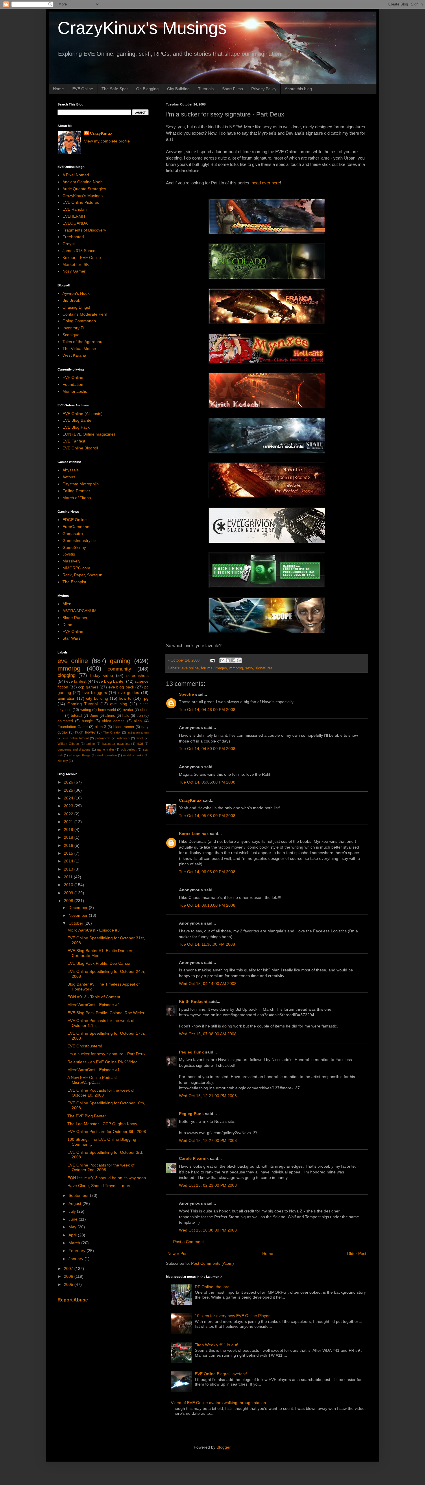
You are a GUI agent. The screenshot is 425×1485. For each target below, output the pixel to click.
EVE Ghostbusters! (84, 1046)
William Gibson (68, 743)
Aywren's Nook (76, 293)
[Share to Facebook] (233, 660)
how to (125, 698)
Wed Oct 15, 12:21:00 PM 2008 (208, 1095)
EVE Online (82, 88)
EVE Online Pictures (80, 202)
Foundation (72, 384)
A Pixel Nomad (75, 175)
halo (125, 716)
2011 (69, 877)
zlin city (63, 760)
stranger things (79, 755)
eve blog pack (121, 687)
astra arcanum (138, 732)
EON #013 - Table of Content (93, 997)
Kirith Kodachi (193, 1001)
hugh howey (85, 732)
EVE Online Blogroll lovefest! (221, 1373)
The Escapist (74, 581)
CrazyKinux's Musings (142, 28)
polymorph (102, 738)
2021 (69, 821)
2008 (69, 900)
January (76, 1258)
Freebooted (73, 236)
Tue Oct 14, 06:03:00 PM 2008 (207, 871)
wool (139, 738)
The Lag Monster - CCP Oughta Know (102, 1123)
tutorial (76, 716)
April (73, 1235)
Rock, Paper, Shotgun (82, 575)
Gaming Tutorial (82, 703)
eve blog (118, 703)
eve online (190, 668)
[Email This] (222, 660)
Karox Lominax (194, 833)
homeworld (107, 710)
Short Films (232, 88)
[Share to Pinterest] (239, 660)
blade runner (123, 727)
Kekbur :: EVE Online (81, 257)
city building (97, 698)
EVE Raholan (74, 209)
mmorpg (236, 668)
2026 (69, 782)
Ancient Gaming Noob (82, 181)
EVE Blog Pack (76, 427)
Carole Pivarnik (194, 1158)
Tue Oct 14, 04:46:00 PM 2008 (207, 709)
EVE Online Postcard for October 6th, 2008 (106, 1131)
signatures (264, 668)
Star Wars (71, 638)
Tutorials (206, 88)
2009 (69, 892)
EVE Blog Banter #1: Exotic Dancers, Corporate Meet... (100, 953)
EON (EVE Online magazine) (88, 434)
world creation (107, 755)
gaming (120, 660)
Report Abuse (73, 1299)
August (75, 1203)
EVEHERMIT (74, 216)
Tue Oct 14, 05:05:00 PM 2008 (207, 782)
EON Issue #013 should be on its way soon (106, 1177)
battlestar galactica (116, 743)
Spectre (186, 694)
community (119, 669)
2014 (69, 861)
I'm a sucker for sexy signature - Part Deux (106, 1053)
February (77, 1250)
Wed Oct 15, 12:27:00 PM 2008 (208, 1140)
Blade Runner (75, 617)
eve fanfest (76, 681)
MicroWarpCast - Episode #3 (93, 930)
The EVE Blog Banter (86, 1116)
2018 (69, 837)
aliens (110, 716)
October (76, 923)
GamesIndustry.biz (79, 540)
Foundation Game (73, 727)
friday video (101, 675)
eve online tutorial (75, 738)
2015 (69, 853)
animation (66, 698)
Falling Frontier (76, 490)
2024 (69, 798)
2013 (69, 869)
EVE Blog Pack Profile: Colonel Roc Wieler (106, 1012)
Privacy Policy (263, 88)
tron (139, 716)
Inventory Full (74, 327)
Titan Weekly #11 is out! (216, 1345)
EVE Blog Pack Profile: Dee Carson (99, 963)
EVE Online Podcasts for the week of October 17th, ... (100, 1023)
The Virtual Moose (79, 348)
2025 (69, 790)
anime (90, 743)
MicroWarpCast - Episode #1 (93, 1069)
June (74, 1219)
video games (113, 721)
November (79, 915)
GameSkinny (74, 547)
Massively (71, 561)
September (79, 1195)
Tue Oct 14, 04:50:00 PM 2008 (207, 748)
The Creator (112, 732)
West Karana (74, 355)
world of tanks (133, 755)
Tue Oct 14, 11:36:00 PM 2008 (207, 944)
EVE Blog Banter (77, 420)
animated (65, 721)
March (75, 1242)
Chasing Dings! (76, 307)
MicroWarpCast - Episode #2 (93, 1004)
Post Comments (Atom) (212, 1263)
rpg (146, 698)
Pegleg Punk (191, 1052)
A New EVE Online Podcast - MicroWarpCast (93, 1080)
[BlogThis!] (228, 660)
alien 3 (100, 727)
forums (206, 668)
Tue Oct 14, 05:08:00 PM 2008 (207, 815)
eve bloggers (94, 692)
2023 (69, 805)
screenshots (137, 675)
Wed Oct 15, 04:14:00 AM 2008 (207, 983)
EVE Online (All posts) (82, 413)
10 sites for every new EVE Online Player (232, 1315)
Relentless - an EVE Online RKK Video (102, 1062)
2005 (69, 1284)
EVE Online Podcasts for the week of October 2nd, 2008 (100, 1167)
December (79, 907)
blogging (66, 675)
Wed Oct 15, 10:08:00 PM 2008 (208, 1230)
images (221, 668)
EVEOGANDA (75, 223)
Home (58, 88)
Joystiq (68, 554)
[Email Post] (212, 660)
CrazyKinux (190, 800)
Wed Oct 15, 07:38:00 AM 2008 (207, 1034)
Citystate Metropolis (80, 484)
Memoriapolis (74, 391)
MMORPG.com (76, 568)
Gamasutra (72, 533)
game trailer (105, 749)
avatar (128, 710)
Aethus (68, 477)
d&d (140, 743)
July (73, 1211)
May (73, 1227)
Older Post (356, 1253)
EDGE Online (74, 519)
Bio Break (71, 300)
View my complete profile (107, 141)
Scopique (71, 334)
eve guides (128, 692)
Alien (66, 603)
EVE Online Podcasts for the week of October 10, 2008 (100, 1092)
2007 (69, 1268)
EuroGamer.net (76, 526)
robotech (123, 738)
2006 (69, 1276)
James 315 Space (78, 250)
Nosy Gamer (74, 271)
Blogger (223, 1447)
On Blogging (147, 88)
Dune (67, 624)
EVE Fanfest (73, 441)
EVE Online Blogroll (80, 448)
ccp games (88, 687)
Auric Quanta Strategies (84, 188)
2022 (69, 814)
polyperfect (128, 749)
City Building (178, 88)
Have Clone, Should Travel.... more (99, 1185)
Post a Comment (188, 1241)
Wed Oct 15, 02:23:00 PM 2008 (208, 1185)
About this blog (298, 88)
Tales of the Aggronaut (83, 341)
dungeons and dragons (74, 749)
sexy (249, 668)
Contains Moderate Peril (84, 314)
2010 (69, 884)
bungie (87, 721)
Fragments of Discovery (84, 230)
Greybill (69, 243)
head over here (266, 182)
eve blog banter (110, 681)
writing (85, 710)
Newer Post (178, 1253)
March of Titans (76, 497)
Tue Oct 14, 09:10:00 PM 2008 (207, 905)
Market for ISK (75, 264)
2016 (69, 845)
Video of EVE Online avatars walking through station (218, 1402)
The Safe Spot (114, 88)
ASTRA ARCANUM (79, 610)
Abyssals (70, 470)
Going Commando (79, 321)
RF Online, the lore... (214, 1286)
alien (138, 721)
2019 (69, 829)
